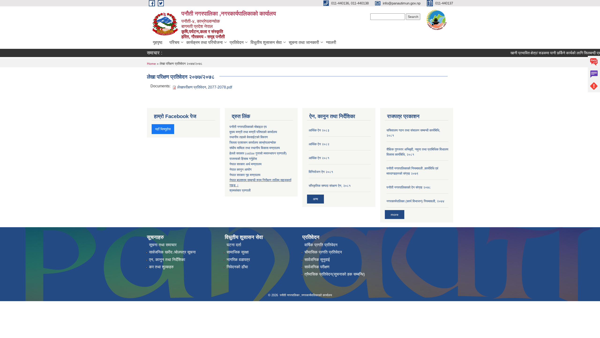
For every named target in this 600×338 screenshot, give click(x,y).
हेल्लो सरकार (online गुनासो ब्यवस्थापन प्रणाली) (258, 153)
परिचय (174, 42)
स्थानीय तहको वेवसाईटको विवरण (248, 137)
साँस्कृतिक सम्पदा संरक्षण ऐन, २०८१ (330, 186)
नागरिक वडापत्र (238, 259)
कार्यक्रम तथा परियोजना (204, 42)
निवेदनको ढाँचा (237, 267)
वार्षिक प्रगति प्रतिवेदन (321, 245)
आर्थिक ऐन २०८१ (319, 158)
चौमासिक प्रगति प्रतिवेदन (323, 252)
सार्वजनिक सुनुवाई (317, 259)
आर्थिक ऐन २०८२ (319, 144)
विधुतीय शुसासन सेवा (266, 42)
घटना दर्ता (234, 245)
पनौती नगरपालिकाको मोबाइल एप (248, 127)
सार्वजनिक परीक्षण (316, 267)
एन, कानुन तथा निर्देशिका (167, 259)
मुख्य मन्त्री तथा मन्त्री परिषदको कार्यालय (253, 132)
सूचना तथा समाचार (162, 245)
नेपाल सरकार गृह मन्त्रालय (244, 175)
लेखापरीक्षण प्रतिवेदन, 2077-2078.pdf (204, 87)
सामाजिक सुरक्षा (238, 252)
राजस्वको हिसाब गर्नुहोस (243, 159)
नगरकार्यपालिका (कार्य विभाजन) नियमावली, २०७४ (415, 201)
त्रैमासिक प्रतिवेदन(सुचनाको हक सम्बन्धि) (334, 274)
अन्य (315, 199)
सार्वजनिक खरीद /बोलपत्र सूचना (172, 252)
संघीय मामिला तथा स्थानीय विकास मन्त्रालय (254, 148)
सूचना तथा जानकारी (304, 42)
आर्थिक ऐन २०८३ (319, 130)
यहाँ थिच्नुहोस (163, 129)
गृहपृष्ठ (157, 42)
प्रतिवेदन (237, 42)
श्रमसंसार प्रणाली (240, 190)
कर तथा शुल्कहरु (161, 267)
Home (151, 63)
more (394, 214)
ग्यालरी (331, 42)
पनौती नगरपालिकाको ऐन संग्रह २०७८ (408, 187)
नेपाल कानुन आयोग (240, 169)
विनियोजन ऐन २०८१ (321, 172)
